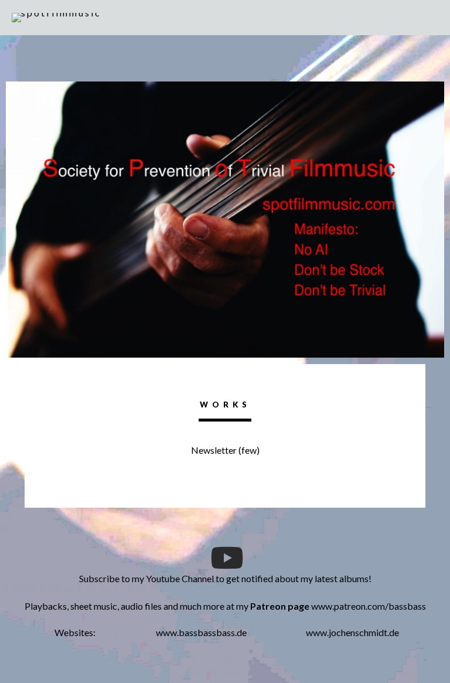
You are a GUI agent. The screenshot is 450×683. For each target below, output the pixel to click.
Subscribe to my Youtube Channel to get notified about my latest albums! (225, 578)
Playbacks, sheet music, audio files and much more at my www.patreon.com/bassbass (225, 605)
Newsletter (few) (225, 450)
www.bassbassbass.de (201, 632)
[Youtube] (225, 557)
